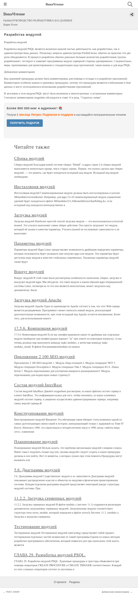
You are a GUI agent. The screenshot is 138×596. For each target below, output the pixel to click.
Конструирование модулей (39, 413)
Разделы (74, 582)
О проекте (60, 582)
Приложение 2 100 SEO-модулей (44, 356)
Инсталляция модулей (34, 186)
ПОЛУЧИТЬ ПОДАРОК (24, 123)
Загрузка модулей (30, 214)
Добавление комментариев (115, 592)
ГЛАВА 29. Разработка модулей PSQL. (50, 554)
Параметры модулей (32, 243)
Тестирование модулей (35, 526)
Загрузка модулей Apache (38, 299)
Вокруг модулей (29, 271)
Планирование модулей (36, 441)
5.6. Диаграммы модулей (37, 469)
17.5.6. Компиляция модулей (40, 328)
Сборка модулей (29, 158)
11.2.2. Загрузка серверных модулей (47, 498)
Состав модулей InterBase (38, 384)
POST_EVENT (13, 592)
